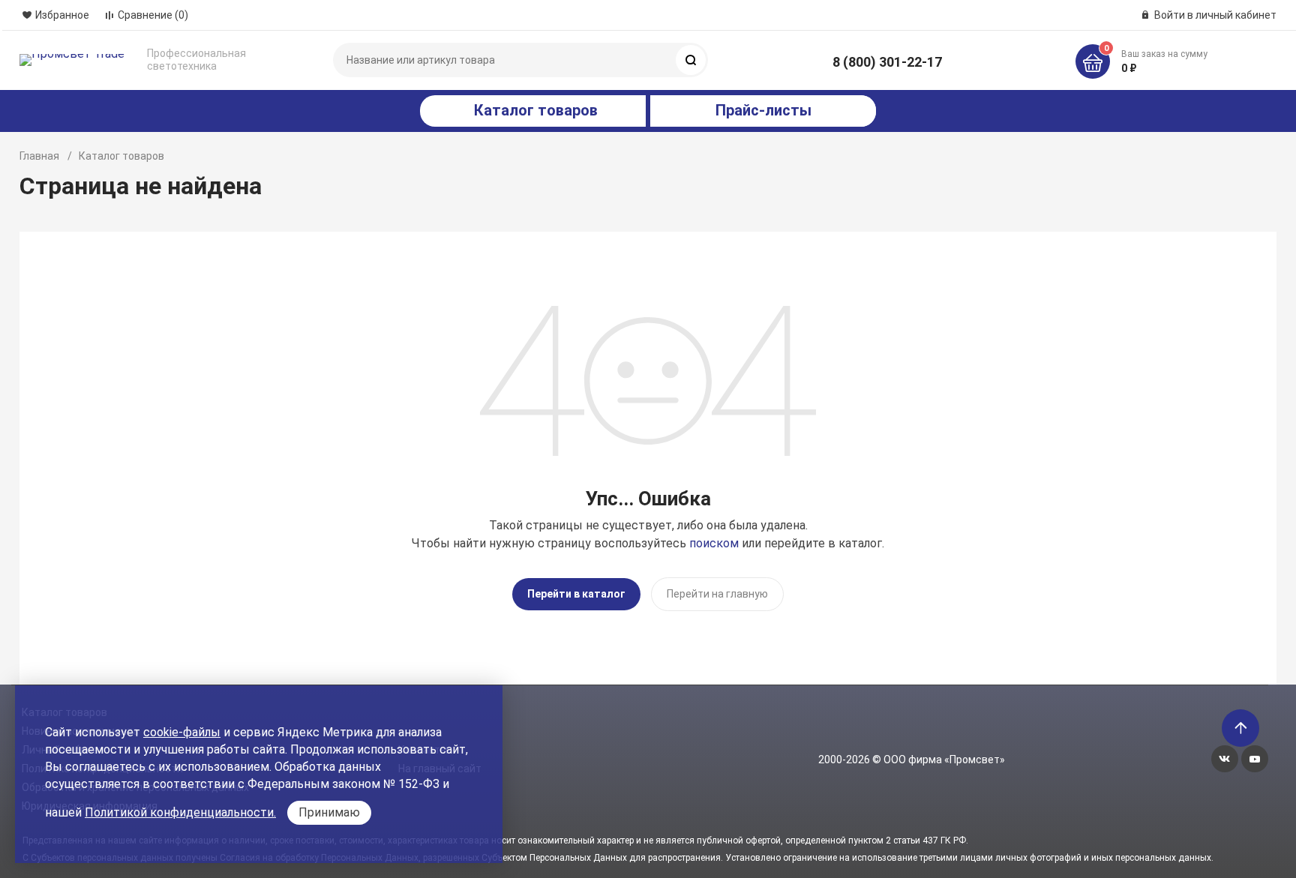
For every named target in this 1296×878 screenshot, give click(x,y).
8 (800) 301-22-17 (887, 62)
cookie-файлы (181, 732)
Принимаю (329, 812)
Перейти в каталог (576, 594)
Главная (39, 156)
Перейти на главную (717, 594)
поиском (714, 543)
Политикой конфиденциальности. (180, 812)
